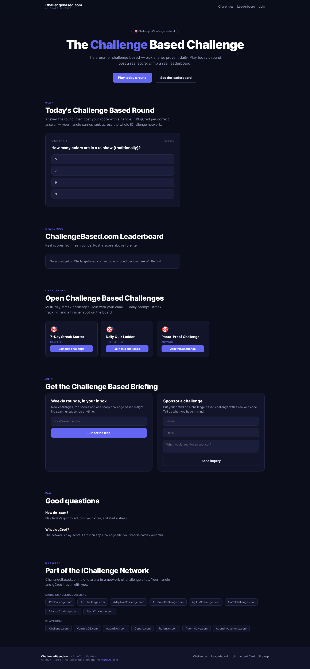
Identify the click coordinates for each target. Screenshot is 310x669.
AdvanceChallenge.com (168, 602)
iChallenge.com (59, 628)
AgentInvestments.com (231, 628)
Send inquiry (211, 461)
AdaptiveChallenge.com (128, 602)
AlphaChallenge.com (99, 611)
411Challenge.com (60, 602)
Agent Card (247, 656)
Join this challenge (71, 348)
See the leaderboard (176, 78)
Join (262, 6)
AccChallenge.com (93, 602)
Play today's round (132, 78)
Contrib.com (143, 628)
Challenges (225, 6)
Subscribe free (99, 433)
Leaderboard (246, 6)
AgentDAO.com (116, 628)
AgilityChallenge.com (205, 602)
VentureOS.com (87, 628)
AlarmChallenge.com (241, 602)
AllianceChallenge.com (63, 611)
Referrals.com (168, 628)
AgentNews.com (197, 628)
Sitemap (263, 656)
